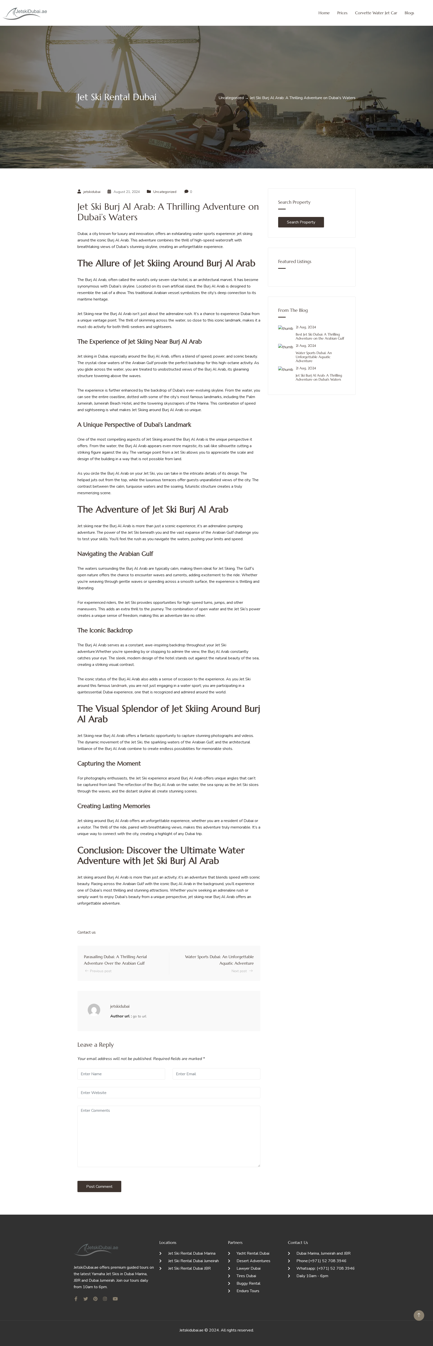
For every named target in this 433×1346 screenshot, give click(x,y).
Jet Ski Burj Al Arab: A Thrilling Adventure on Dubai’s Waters (319, 377)
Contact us (87, 932)
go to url (139, 1016)
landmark (118, 685)
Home (324, 12)
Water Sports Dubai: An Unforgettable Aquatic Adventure (314, 357)
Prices (342, 12)
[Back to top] (419, 1315)
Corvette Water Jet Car (376, 12)
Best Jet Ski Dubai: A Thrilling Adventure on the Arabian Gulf (320, 336)
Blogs (409, 12)
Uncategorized (164, 191)
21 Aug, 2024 (306, 327)
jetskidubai (91, 191)
